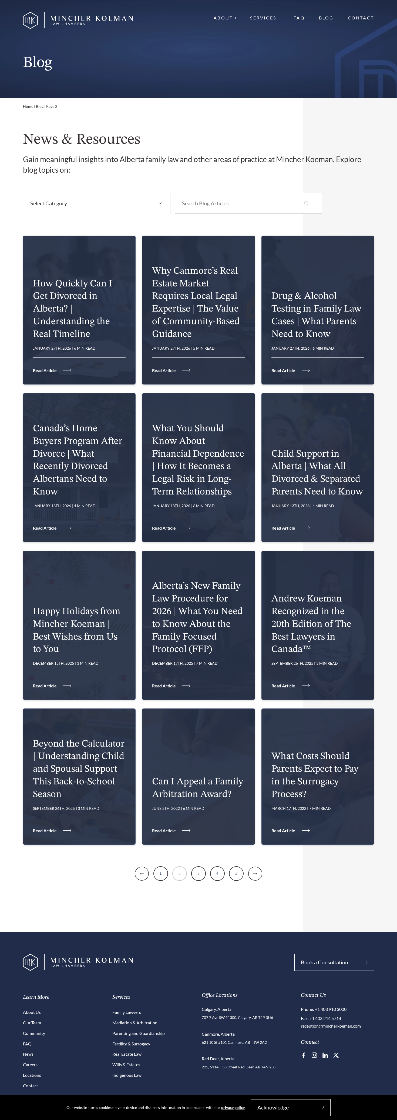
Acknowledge (273, 1107)
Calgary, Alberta (216, 1009)
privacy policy (233, 1107)
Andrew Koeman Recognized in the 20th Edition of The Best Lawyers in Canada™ (311, 624)
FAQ (299, 17)
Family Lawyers (126, 1012)
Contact (361, 17)
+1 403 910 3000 (330, 1009)
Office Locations (219, 995)
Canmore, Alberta (218, 1034)
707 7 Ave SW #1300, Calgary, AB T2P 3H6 (237, 1017)
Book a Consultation (324, 962)
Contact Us (313, 995)
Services (263, 17)
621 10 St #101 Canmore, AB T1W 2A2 (234, 1042)
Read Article (45, 370)
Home (28, 106)
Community (34, 1033)
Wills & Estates (126, 1064)
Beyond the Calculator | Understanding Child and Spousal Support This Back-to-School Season (79, 769)
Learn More (36, 997)
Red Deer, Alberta (218, 1058)
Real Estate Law (127, 1054)
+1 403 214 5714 (325, 1018)
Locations (32, 1075)
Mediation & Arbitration (134, 1022)
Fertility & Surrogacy (131, 1043)
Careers (30, 1064)
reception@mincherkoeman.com (331, 1025)
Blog (326, 17)
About (223, 17)
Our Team (32, 1022)
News (28, 1054)
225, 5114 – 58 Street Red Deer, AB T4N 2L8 (238, 1067)
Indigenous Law (127, 1075)
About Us (32, 1012)
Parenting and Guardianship (138, 1033)
